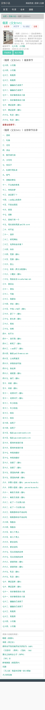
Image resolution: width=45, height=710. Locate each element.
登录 (37, 3)
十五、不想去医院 (10, 205)
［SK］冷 (6, 658)
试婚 (4, 667)
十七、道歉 (7, 214)
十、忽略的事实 (9, 180)
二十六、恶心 (8, 264)
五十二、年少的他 (10, 403)
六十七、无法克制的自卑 (12, 552)
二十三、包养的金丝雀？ (12, 244)
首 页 (5, 9)
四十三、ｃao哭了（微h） (13, 348)
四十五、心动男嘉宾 (10, 358)
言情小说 (5, 3)
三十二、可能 (8, 294)
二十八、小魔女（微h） (12, 274)
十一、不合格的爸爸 (10, 185)
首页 (5, 16)
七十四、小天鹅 (18, 46)
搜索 (31, 9)
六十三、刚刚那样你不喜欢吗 (14, 512)
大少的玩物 (7, 675)
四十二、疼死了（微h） (12, 343)
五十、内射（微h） (10, 383)
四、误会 (6, 150)
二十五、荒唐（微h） (11, 259)
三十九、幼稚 (8, 329)
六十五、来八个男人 (10, 532)
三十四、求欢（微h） (11, 304)
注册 (42, 3)
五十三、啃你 (8, 413)
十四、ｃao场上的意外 (11, 200)
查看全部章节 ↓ (9, 125)
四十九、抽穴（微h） (11, 378)
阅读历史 (29, 3)
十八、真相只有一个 (10, 220)
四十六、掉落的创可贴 (11, 363)
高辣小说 (12, 16)
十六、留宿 (7, 210)
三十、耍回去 (8, 284)
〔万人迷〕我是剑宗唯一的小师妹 (16, 671)
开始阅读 (7, 53)
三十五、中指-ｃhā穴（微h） (14, 309)
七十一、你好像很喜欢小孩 (13, 95)
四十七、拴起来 (9, 368)
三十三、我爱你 (9, 299)
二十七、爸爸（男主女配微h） (15, 269)
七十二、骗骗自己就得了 (12, 85)
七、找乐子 (7, 165)
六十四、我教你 (9, 522)
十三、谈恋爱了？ (10, 195)
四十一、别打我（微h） (12, 339)
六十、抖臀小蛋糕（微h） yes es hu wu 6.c (20, 482)
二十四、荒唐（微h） (11, 254)
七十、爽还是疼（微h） (12, 105)
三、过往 (6, 145)
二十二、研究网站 (10, 239)
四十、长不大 (8, 334)
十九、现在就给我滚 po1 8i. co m (16, 224)
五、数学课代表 (9, 155)
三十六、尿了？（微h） (12, 314)
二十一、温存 (8, 234)
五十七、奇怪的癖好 (10, 453)
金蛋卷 (7, 26)
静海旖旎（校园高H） (11, 663)
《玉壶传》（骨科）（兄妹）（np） (17, 650)
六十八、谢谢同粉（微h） (13, 562)
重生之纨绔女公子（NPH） (13, 654)
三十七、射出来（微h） (12, 319)
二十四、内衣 (8, 249)
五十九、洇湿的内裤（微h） (14, 472)
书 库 (14, 9)
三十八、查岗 (8, 324)
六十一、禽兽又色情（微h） (14, 492)
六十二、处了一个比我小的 (13, 502)
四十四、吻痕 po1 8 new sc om (15, 353)
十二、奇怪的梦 (9, 190)
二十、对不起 (8, 229)
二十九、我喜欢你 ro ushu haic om (16, 279)
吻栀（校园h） (8, 638)
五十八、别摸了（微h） (12, 462)
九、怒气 (6, 175)
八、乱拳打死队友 (10, 170)
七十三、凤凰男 (9, 75)
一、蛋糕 (6, 135)
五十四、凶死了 (9, 423)
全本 (22, 9)
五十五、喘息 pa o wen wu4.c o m (16, 433)
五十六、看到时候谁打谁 (12, 443)
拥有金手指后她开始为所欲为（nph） (18, 646)
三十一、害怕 (8, 289)
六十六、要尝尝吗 (10, 542)
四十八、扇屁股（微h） (12, 373)
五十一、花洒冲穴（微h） (13, 393)
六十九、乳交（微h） (11, 115)
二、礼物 (6, 140)
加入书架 (18, 53)
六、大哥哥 (7, 160)
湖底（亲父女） (9, 642)
